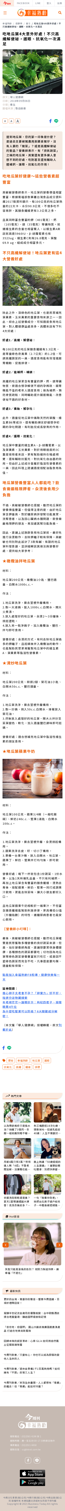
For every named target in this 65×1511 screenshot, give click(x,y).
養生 (28, 23)
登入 (49, 3)
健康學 (18, 23)
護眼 (47, 1060)
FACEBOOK (23, 3)
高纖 (18, 1067)
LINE (38, 3)
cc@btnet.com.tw (31, 1449)
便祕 (10, 1060)
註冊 (59, 3)
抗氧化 (8, 1067)
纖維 (28, 1067)
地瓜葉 (36, 1060)
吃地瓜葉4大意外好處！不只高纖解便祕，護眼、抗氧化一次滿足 (32, 25)
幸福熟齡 (7, 23)
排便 (37, 1067)
